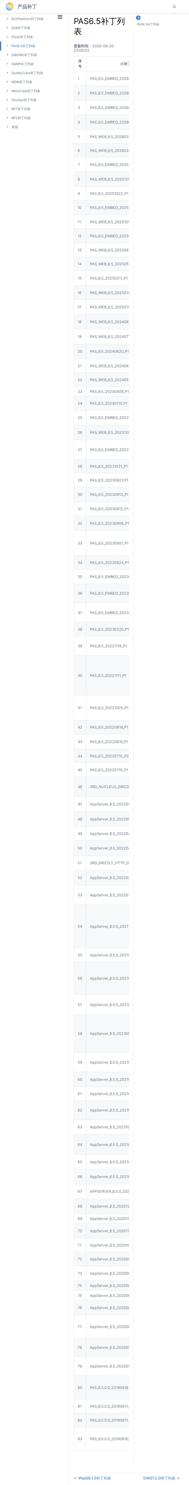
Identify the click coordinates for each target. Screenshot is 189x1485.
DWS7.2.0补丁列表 (159, 1478)
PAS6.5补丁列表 (23, 46)
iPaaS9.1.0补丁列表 (94, 1478)
